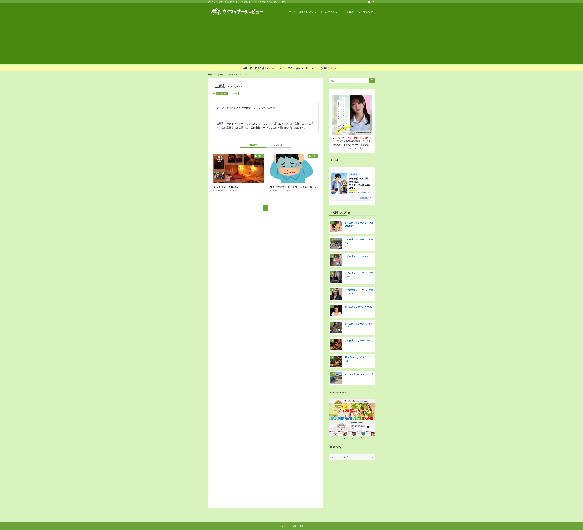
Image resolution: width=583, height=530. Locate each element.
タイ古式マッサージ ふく (357, 256)
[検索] (373, 1)
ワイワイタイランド (350, 438)
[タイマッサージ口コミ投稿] (237, 11)
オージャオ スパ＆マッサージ (359, 374)
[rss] (369, 1)
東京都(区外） (222, 93)
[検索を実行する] (372, 80)
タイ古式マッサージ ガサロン (359, 306)
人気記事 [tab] (278, 144)
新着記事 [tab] (253, 144)
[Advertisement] (291, 42)
